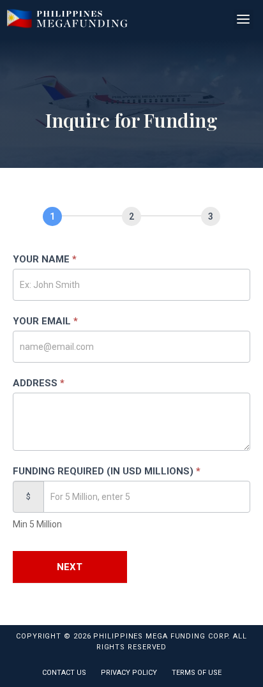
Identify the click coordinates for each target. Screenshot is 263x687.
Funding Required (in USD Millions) (106, 471)
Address (38, 383)
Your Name (45, 259)
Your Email (45, 321)
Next (69, 567)
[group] (131, 219)
